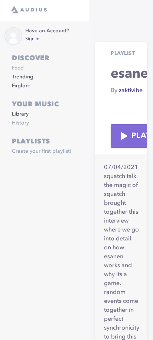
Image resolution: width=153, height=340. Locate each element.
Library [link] (20, 114)
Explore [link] (21, 85)
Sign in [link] (32, 39)
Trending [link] (22, 77)
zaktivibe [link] (131, 91)
